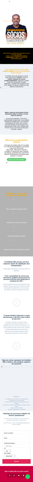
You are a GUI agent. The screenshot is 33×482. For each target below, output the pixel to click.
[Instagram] (14, 475)
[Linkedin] (23, 475)
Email (5, 438)
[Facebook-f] (9, 475)
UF (5, 448)
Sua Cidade (7, 453)
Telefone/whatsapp (9, 443)
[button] (16, 302)
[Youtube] (19, 475)
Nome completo (8, 433)
